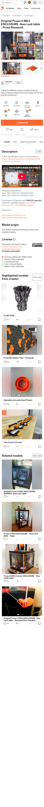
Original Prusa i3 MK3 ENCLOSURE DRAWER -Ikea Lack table (19, 492)
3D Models (6, 15)
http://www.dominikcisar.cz (13, 215)
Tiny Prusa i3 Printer (13, 442)
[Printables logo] (2, 8)
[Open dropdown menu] (42, 20)
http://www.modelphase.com (14, 217)
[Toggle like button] (5, 319)
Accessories (29, 15)
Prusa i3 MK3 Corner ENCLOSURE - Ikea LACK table (22, 577)
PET (6, 116)
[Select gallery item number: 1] (20, 353)
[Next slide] (41, 68)
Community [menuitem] (35, 8)
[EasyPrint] (25, 2)
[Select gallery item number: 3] (23, 353)
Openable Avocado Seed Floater (18, 400)
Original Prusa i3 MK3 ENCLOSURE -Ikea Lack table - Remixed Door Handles (22, 619)
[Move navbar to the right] (41, 8)
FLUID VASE (9, 315)
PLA (6, 114)
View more (37, 277)
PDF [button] (39, 151)
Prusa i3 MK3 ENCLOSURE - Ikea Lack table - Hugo (21, 535)
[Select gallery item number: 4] (24, 395)
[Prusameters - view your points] (29, 2)
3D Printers (17, 15)
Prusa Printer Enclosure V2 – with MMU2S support (19, 203)
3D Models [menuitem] (10, 8)
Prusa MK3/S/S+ (27, 115)
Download (23, 122)
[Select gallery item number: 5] (25, 487)
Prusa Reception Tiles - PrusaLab (19, 358)
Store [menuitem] (19, 8)
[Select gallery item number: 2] (21, 395)
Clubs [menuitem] (26, 8)
